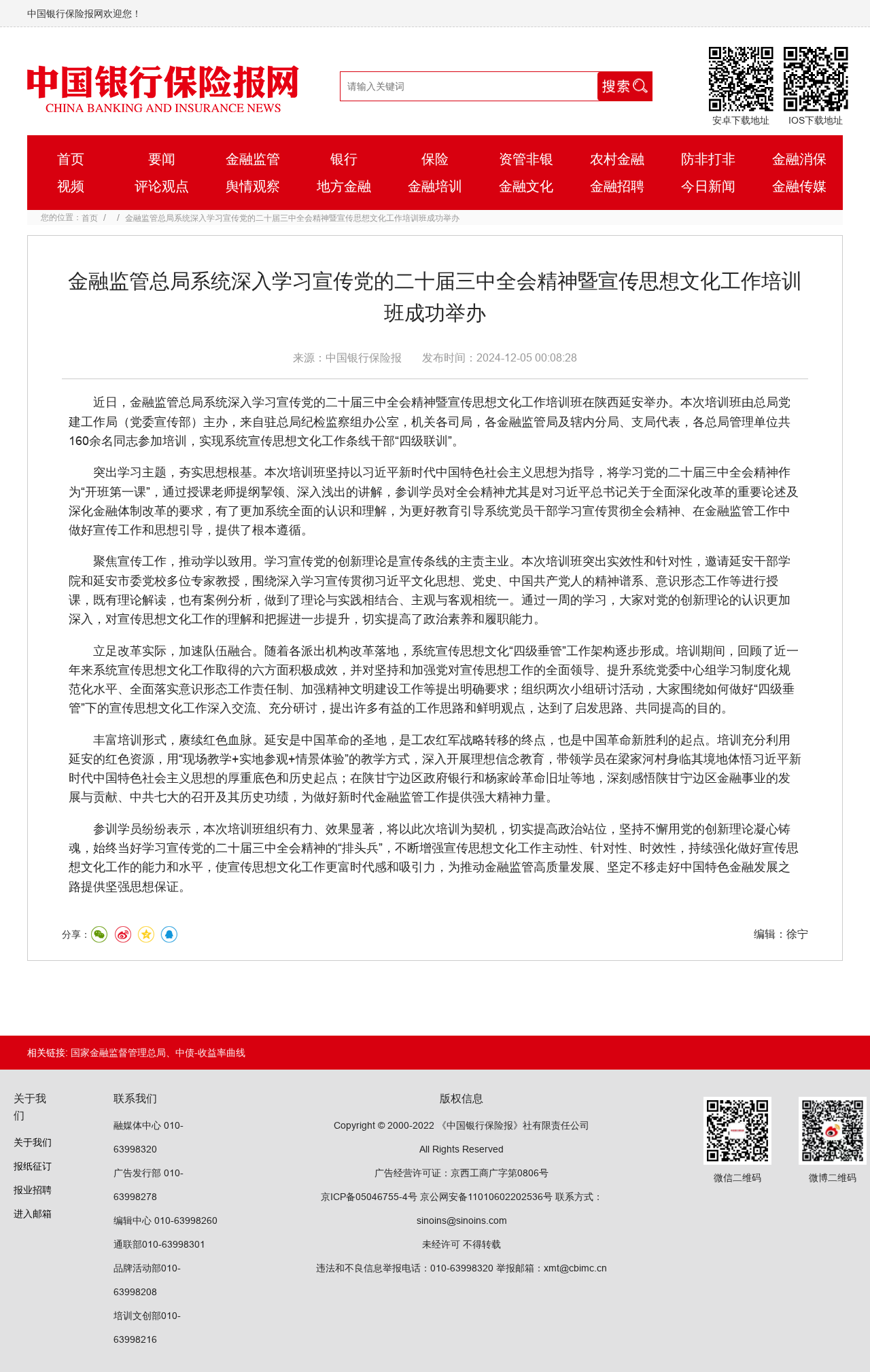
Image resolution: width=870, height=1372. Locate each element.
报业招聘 (33, 1189)
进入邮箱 (33, 1213)
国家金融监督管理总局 (118, 1052)
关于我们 (33, 1142)
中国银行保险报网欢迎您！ (84, 13)
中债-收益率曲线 (210, 1052)
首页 (90, 218)
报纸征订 (33, 1166)
